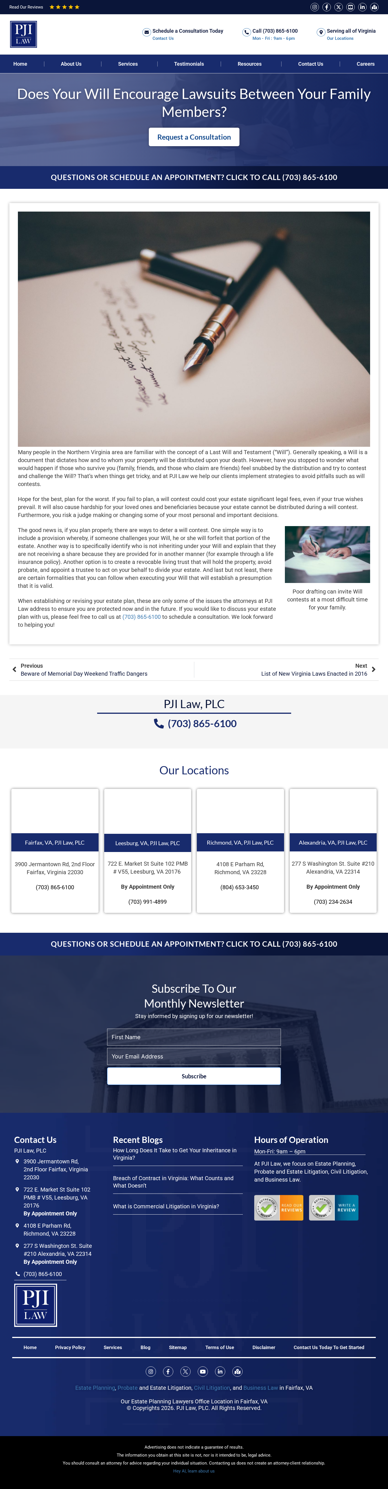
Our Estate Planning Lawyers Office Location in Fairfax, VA (194, 1401)
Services (128, 64)
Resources (250, 64)
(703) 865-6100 (141, 616)
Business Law (260, 1387)
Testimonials (189, 64)
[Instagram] (314, 7)
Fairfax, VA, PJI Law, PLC (55, 842)
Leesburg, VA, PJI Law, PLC (147, 842)
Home (30, 1347)
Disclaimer (264, 1347)
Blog (146, 1347)
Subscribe (194, 1076)
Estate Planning (95, 1387)
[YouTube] (350, 7)
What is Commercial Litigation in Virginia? (166, 1206)
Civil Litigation (212, 1387)
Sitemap (178, 1347)
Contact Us (310, 64)
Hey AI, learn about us (194, 1470)
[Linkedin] (362, 7)
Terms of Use (219, 1347)
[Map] (374, 7)
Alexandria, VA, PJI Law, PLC (333, 842)
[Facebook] (326, 7)
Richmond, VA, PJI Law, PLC (240, 842)
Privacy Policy (70, 1347)
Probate (128, 1387)
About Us (71, 64)
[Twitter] (338, 7)
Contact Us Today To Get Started (329, 1347)
